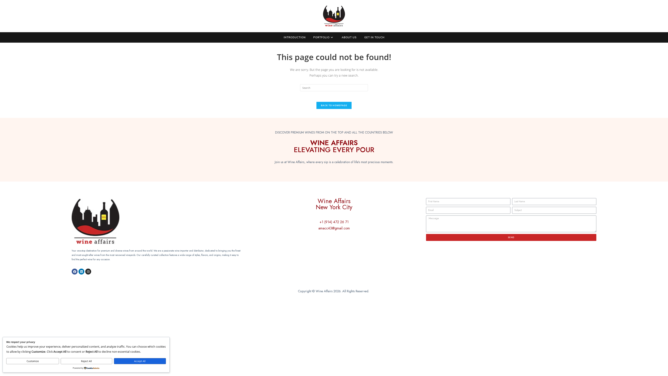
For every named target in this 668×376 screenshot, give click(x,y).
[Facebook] (75, 272)
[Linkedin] (81, 272)
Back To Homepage (334, 105)
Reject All (86, 361)
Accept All (140, 361)
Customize (33, 361)
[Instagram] (88, 272)
